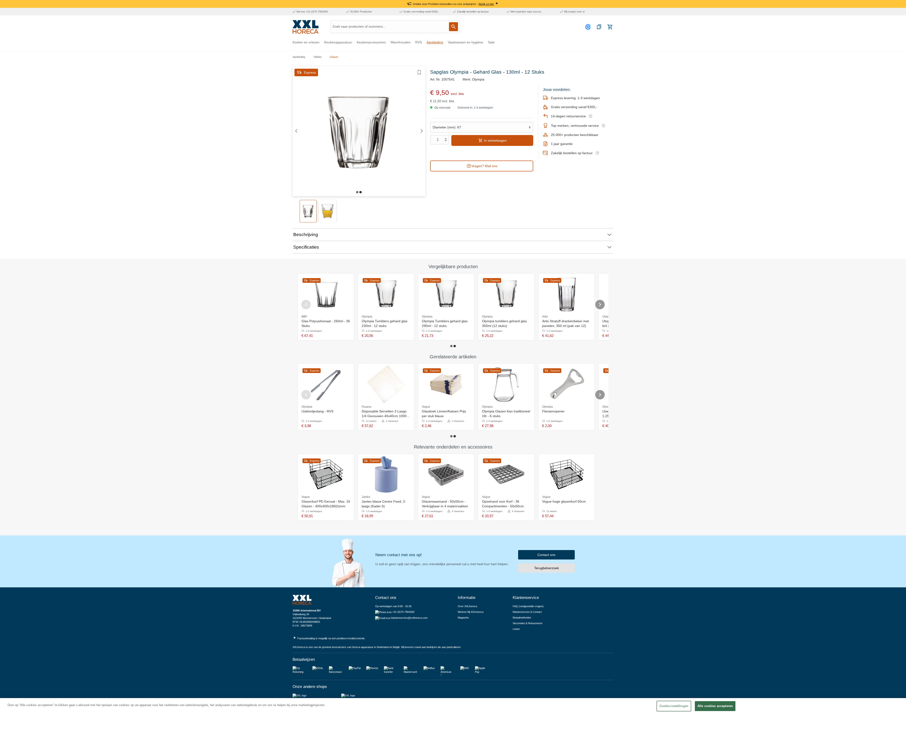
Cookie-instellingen (673, 706)
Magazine (463, 617)
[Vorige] (296, 131)
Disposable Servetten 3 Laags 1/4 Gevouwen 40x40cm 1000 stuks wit (384, 413)
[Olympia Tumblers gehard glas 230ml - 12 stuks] (386, 294)
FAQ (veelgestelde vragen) (528, 606)
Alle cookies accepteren (715, 706)
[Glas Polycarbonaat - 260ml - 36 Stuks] (326, 294)
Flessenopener (553, 411)
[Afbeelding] (357, 192)
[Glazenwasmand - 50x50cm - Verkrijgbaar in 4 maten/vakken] (446, 474)
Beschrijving (305, 234)
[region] (453, 724)
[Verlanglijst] (599, 27)
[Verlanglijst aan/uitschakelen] (419, 72)
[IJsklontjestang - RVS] (326, 384)
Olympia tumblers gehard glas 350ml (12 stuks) (504, 323)
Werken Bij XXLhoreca (470, 611)
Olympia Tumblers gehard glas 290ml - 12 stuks (445, 323)
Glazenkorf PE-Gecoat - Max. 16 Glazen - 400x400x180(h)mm (326, 504)
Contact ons (546, 555)
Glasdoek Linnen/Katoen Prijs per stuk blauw (444, 413)
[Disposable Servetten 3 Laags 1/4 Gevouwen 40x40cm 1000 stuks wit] (386, 384)
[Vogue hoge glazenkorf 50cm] (566, 474)
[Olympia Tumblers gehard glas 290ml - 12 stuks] (446, 294)
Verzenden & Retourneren (527, 623)
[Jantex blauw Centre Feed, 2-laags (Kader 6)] (386, 474)
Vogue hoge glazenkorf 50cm (564, 501)
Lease (516, 628)
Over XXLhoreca (467, 606)
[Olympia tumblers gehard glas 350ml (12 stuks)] (506, 294)
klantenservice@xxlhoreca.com (409, 617)
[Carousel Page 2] (454, 346)
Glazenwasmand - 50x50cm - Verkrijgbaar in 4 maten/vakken (445, 504)
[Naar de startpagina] (306, 27)
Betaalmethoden (522, 617)
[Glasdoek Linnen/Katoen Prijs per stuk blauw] (446, 384)
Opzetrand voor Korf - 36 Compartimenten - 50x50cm (503, 504)
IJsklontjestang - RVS (317, 411)
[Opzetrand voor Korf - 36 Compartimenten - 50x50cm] (506, 474)
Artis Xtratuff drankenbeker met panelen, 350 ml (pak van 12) (565, 323)
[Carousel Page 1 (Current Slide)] (451, 346)
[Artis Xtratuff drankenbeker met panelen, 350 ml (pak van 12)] (566, 294)
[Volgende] (421, 131)
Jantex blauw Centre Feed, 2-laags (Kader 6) (384, 504)
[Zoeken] (453, 26)
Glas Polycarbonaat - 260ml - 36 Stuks (326, 323)
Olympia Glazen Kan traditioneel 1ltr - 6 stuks (506, 413)
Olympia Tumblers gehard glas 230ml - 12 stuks (384, 323)
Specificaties (306, 247)
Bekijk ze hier (486, 4)
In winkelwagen (495, 140)
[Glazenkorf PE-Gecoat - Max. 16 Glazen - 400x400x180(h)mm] (326, 474)
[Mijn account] (589, 27)
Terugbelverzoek (546, 568)
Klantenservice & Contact (527, 611)
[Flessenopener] (566, 384)
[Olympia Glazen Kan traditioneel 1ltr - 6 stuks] (506, 384)
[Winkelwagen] (609, 27)
